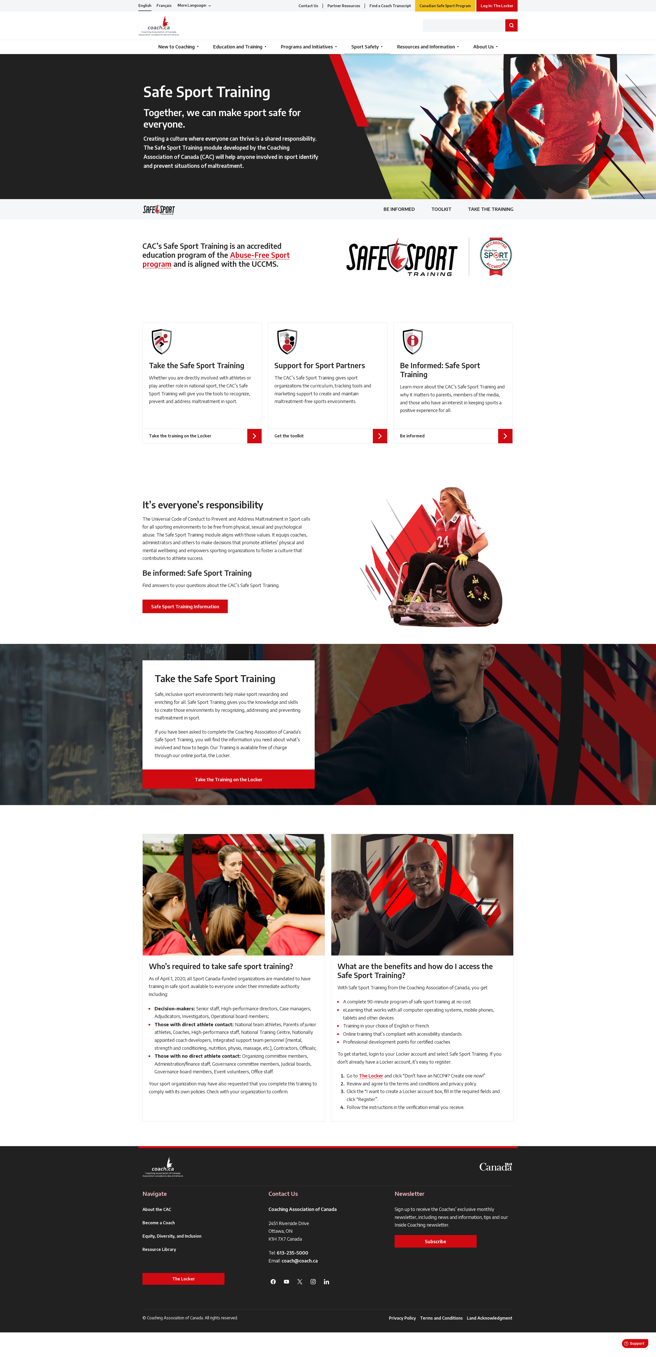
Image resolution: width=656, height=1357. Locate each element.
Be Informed (399, 209)
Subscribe (435, 1241)
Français (164, 5)
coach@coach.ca (300, 1260)
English (144, 5)
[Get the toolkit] (327, 383)
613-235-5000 (292, 1253)
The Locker (371, 1075)
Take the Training (491, 209)
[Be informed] (453, 383)
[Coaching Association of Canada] (162, 1166)
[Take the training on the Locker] (202, 383)
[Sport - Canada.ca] (495, 1166)
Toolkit (441, 209)
